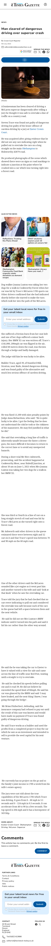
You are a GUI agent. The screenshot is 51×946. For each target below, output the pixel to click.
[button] (5, 4)
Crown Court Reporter (12, 41)
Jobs (4, 883)
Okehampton (28, 148)
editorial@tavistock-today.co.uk (20, 941)
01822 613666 (16, 937)
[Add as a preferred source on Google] (26, 51)
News (3, 22)
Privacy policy (8, 881)
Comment (42, 851)
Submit (41, 319)
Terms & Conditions (10, 876)
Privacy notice (23, 326)
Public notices (8, 886)
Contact (5, 878)
